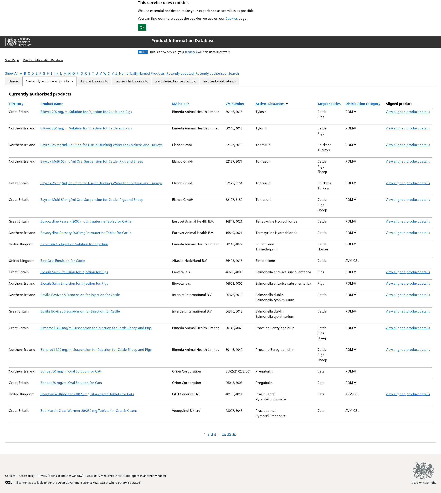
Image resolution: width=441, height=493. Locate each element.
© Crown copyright (423, 482)
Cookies (231, 18)
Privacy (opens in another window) (60, 476)
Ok (142, 27)
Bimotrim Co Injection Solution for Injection (74, 244)
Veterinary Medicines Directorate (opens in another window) (126, 476)
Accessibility (26, 476)
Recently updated (180, 73)
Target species (329, 104)
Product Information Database (182, 40)
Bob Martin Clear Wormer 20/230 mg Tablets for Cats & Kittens (88, 410)
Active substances (270, 104)
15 (229, 434)
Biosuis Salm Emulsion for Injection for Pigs (74, 272)
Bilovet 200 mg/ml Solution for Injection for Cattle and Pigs (86, 111)
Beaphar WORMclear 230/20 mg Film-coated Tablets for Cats (87, 394)
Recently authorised (211, 73)
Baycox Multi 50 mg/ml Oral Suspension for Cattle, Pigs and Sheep (91, 161)
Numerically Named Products (142, 73)
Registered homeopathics (175, 81)
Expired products (94, 81)
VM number (234, 104)
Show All (11, 73)
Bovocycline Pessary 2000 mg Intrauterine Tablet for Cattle (85, 221)
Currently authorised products (49, 81)
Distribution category (362, 104)
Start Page (12, 60)
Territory (16, 104)
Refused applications (219, 81)
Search (233, 73)
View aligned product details (408, 111)
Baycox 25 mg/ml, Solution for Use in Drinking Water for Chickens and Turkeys (101, 145)
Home (13, 81)
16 (234, 434)
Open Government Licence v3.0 (78, 483)
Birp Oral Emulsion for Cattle (62, 260)
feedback (191, 52)
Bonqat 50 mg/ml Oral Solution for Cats (71, 371)
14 (224, 434)
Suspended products (131, 81)
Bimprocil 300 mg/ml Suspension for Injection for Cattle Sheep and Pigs (96, 328)
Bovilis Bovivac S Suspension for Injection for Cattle (80, 295)
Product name (51, 104)
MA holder (180, 104)
